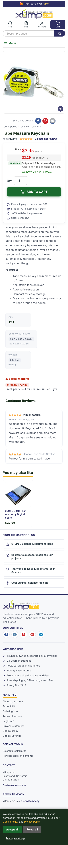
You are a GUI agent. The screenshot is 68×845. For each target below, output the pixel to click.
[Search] (59, 33)
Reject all (32, 829)
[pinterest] (23, 634)
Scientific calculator (14, 750)
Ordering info (10, 711)
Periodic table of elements (18, 755)
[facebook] (6, 634)
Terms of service (12, 716)
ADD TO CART (37, 192)
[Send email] (52, 121)
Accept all (12, 829)
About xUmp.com (13, 701)
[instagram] (14, 634)
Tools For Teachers (30, 126)
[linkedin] (41, 634)
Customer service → (14, 785)
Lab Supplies (10, 126)
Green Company (30, 801)
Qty (9, 180)
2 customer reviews (46, 138)
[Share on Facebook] (38, 121)
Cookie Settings (12, 735)
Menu (12, 43)
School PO (9, 706)
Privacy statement (13, 725)
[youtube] (32, 634)
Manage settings (15, 838)
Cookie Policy (10, 821)
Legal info (8, 721)
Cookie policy (10, 730)
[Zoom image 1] (34, 82)
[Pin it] (45, 121)
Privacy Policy (32, 821)
